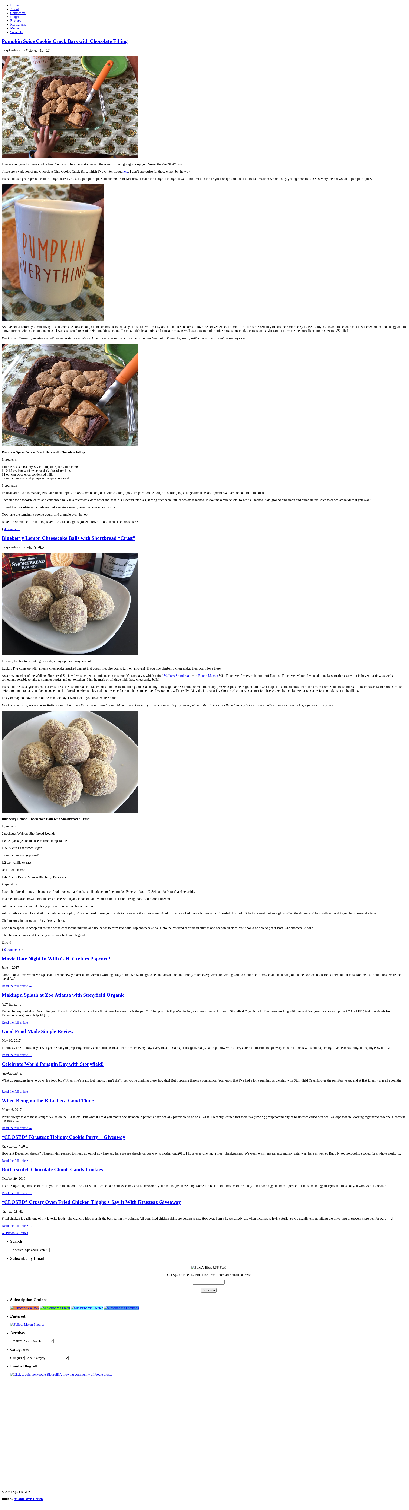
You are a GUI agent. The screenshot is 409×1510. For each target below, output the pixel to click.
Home (14, 5)
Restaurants (18, 24)
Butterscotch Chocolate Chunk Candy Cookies (52, 1169)
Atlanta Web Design (28, 1499)
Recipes (15, 20)
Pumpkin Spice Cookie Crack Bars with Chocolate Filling (65, 41)
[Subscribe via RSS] (25, 1308)
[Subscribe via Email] (55, 1308)
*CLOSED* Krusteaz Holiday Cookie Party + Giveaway (63, 1137)
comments (12, 529)
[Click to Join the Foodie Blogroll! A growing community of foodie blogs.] (61, 1374)
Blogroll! (16, 17)
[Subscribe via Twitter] (87, 1308)
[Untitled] (70, 157)
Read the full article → (17, 986)
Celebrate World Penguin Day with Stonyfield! (53, 1064)
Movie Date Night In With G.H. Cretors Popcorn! (56, 958)
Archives (16, 1341)
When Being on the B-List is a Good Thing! (49, 1100)
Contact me (18, 13)
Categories (17, 1358)
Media (14, 28)
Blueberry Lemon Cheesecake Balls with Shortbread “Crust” (68, 538)
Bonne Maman (208, 675)
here (125, 171)
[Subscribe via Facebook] (121, 1308)
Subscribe (16, 32)
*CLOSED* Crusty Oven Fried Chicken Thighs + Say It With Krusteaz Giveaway (91, 1202)
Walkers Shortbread (177, 675)
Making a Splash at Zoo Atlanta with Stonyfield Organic (63, 995)
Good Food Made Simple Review (37, 1031)
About (14, 9)
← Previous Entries (15, 1233)
